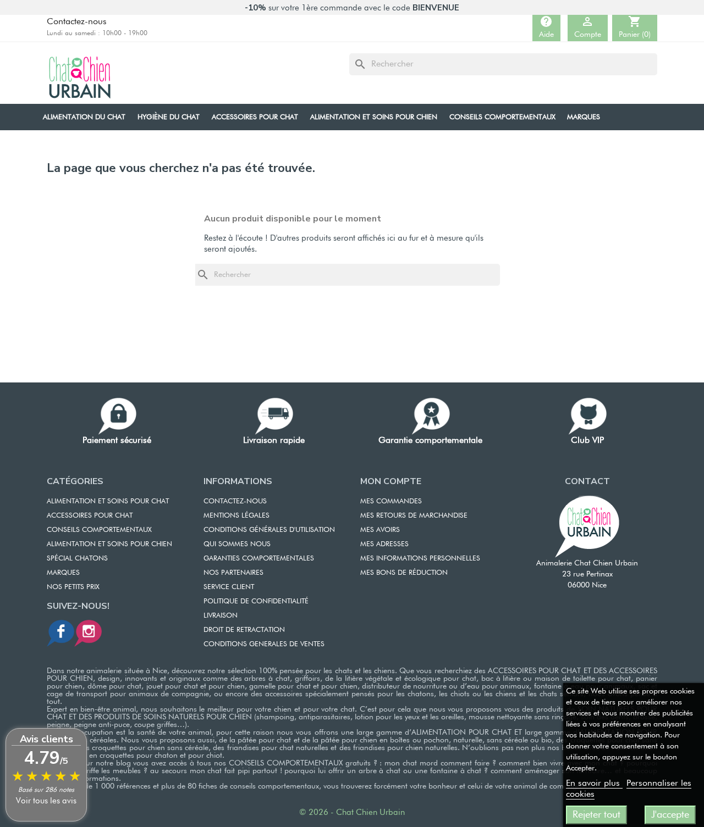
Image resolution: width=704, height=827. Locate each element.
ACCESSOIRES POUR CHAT (90, 515)
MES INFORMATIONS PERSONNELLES (420, 558)
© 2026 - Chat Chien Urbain (352, 812)
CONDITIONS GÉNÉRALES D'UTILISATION (269, 530)
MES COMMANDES (391, 501)
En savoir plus (594, 783)
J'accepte (670, 815)
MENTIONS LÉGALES (237, 515)
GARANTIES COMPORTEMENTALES (259, 558)
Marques (63, 572)
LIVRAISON (221, 615)
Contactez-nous (77, 22)
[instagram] (88, 632)
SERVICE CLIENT (229, 587)
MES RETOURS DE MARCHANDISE (414, 515)
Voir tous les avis (46, 801)
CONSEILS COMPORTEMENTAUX (99, 530)
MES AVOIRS (380, 530)
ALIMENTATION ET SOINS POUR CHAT (108, 501)
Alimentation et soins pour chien (109, 544)
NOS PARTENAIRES (233, 572)
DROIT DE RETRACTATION (244, 630)
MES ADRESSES (384, 544)
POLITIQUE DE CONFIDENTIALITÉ (256, 601)
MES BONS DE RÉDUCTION (404, 572)
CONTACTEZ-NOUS (235, 501)
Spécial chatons (77, 558)
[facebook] (60, 632)
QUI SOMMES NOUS (237, 544)
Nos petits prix (73, 587)
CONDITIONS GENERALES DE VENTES (264, 644)
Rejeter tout (596, 815)
